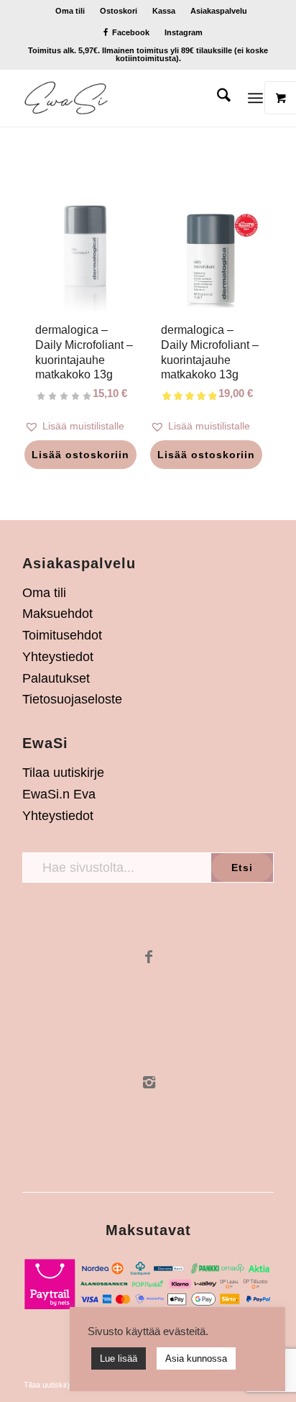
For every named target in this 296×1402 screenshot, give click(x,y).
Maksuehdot (57, 613)
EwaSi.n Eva (59, 794)
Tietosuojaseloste (72, 699)
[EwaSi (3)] (122, 98)
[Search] (217, 98)
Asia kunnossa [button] (196, 1358)
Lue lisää (118, 1358)
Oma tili (70, 10)
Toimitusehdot (62, 635)
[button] (85, 426)
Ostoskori (118, 10)
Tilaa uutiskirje (63, 772)
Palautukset (56, 678)
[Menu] (255, 98)
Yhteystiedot (57, 657)
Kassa (163, 10)
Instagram (184, 32)
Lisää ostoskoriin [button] (80, 454)
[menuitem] (70, 10)
